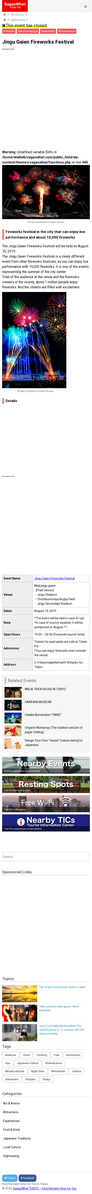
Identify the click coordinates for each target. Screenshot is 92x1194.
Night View (37, 1071)
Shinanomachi (66, 31)
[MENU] (85, 6)
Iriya (7, 1063)
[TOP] (4, 15)
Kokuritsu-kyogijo (28, 31)
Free (56, 1055)
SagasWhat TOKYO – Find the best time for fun (44, 1188)
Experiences (11, 1121)
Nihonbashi (58, 1071)
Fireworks (9, 31)
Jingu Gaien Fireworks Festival (54, 578)
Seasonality (48, 31)
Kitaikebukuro (53, 1063)
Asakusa (10, 1055)
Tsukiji (46, 1079)
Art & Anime (11, 1103)
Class (26, 1055)
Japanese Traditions (17, 1138)
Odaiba (76, 1071)
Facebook (28, 1178)
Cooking (42, 1055)
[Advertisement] (46, 96)
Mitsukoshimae (14, 1071)
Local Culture (12, 1147)
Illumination (73, 1055)
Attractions (17, 14)
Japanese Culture (27, 1063)
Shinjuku (30, 1079)
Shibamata (11, 1079)
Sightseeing (18, 19)
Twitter (11, 1178)
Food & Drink (11, 1129)
